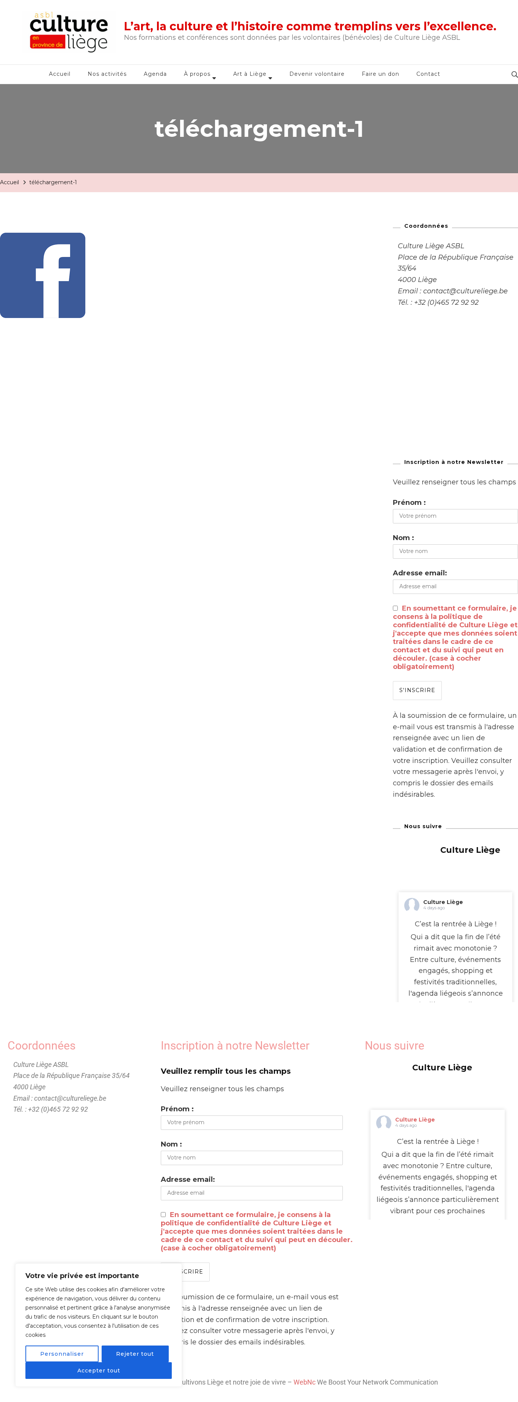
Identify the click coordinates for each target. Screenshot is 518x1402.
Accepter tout (98, 1370)
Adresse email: (420, 573)
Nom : (403, 538)
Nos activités (107, 73)
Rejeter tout (135, 1353)
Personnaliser (62, 1353)
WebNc (305, 1382)
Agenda (155, 73)
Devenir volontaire (317, 73)
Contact (428, 73)
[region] (98, 1325)
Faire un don (380, 73)
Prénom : (409, 502)
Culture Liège (443, 902)
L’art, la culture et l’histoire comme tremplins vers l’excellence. (310, 26)
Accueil (60, 73)
